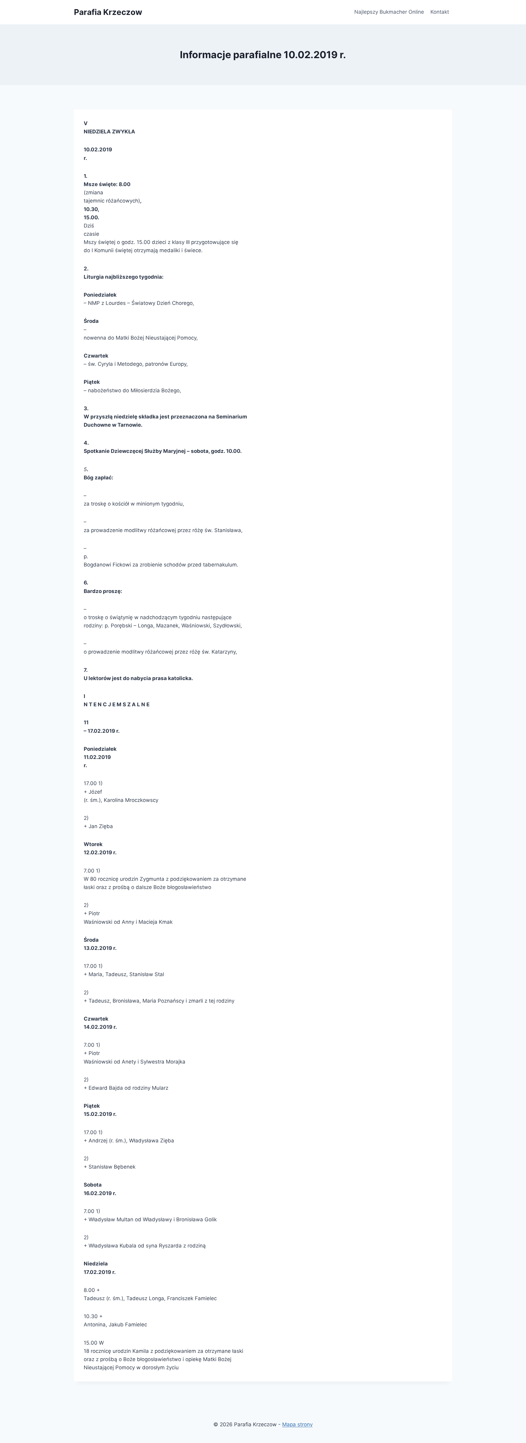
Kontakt (439, 12)
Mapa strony (297, 1424)
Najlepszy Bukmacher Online (389, 12)
